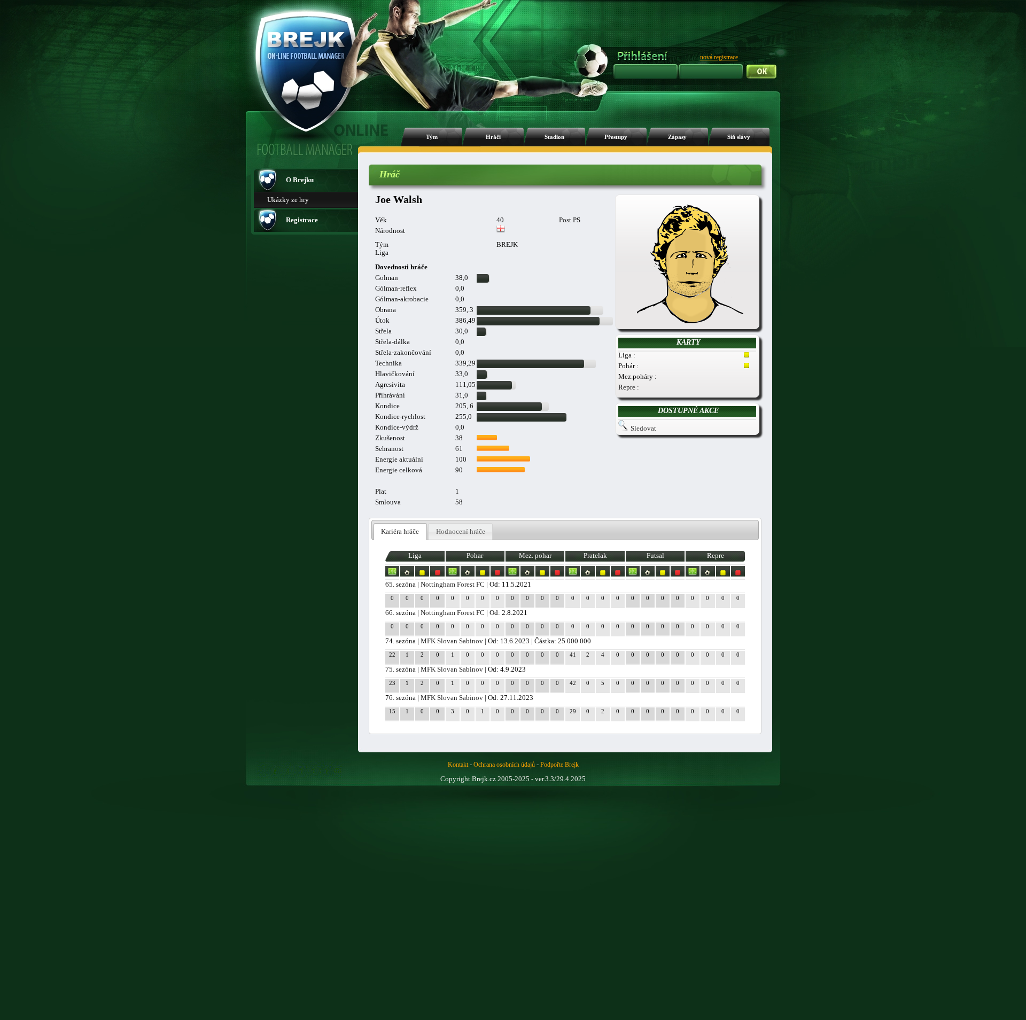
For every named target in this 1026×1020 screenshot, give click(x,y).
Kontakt (458, 764)
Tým (432, 137)
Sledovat (643, 428)
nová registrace (719, 57)
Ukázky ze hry (288, 200)
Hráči (493, 137)
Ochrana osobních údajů (504, 764)
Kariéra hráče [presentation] (400, 531)
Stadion (554, 137)
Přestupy (615, 137)
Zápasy (677, 137)
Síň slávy (738, 137)
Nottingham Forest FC (453, 584)
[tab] (400, 532)
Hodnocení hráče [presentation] (460, 531)
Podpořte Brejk (559, 764)
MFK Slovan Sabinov (452, 641)
